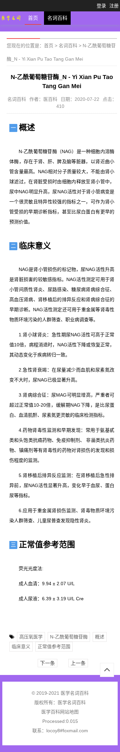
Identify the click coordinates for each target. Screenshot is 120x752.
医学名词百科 (72, 702)
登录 (101, 5)
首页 (33, 18)
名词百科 (57, 18)
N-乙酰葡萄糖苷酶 (69, 636)
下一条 (47, 663)
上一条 (78, 663)
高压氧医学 (31, 636)
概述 (99, 636)
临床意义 (21, 646)
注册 (114, 5)
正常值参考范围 (54, 646)
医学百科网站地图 (60, 711)
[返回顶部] (107, 670)
